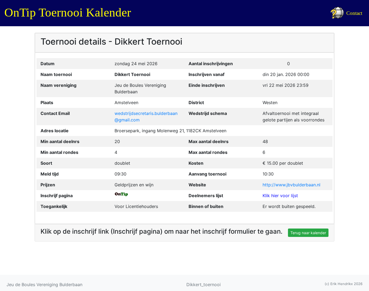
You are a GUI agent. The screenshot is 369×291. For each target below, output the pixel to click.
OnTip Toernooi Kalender (67, 12)
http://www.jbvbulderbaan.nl (291, 184)
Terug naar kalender (308, 232)
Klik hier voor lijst (280, 195)
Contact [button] (354, 13)
